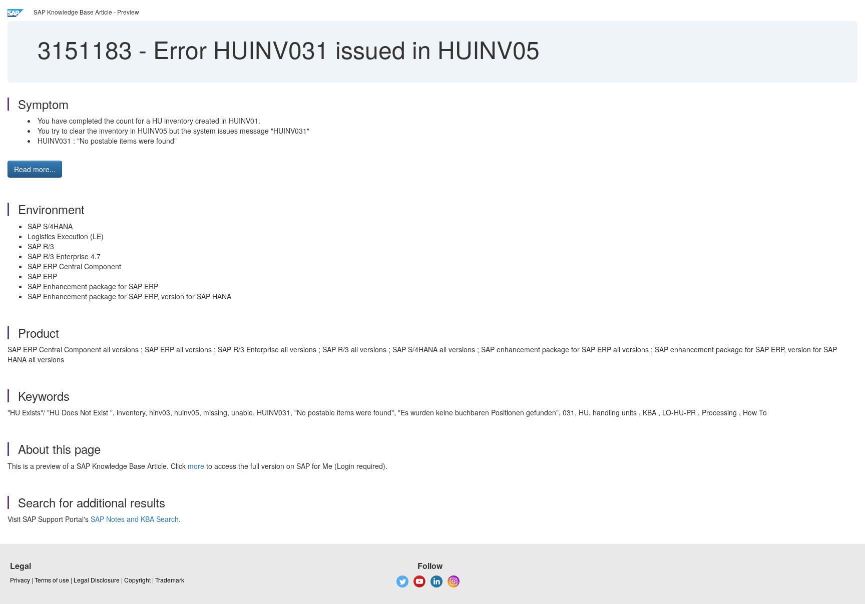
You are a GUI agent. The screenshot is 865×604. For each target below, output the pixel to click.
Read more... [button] (35, 169)
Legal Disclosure (97, 579)
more (196, 466)
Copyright (137, 579)
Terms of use (52, 579)
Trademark (169, 579)
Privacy (20, 579)
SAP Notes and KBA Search (135, 519)
